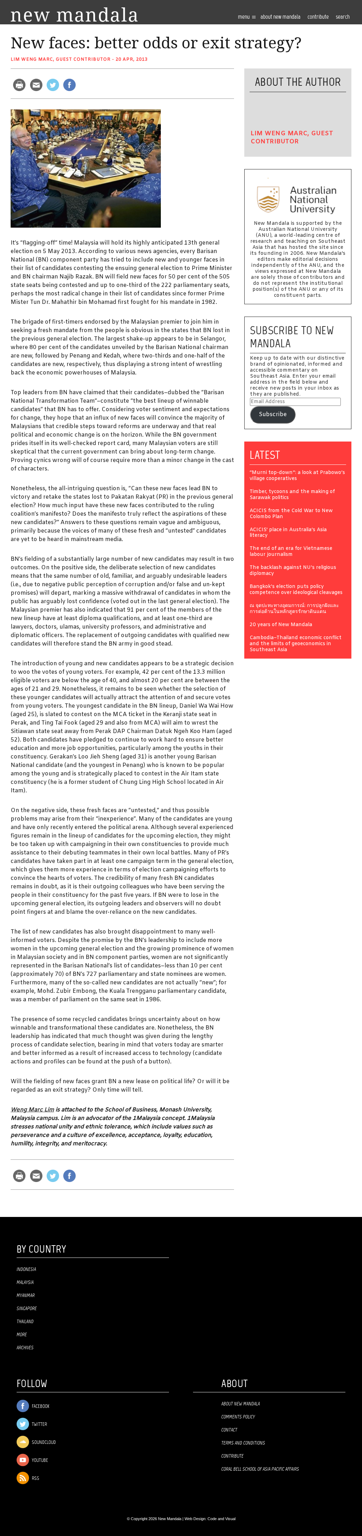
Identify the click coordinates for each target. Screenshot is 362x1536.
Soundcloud (43, 1442)
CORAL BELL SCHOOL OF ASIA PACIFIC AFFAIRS (260, 1469)
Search (343, 17)
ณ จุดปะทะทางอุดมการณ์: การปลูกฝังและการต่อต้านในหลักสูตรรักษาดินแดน (294, 609)
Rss (35, 1478)
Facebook (40, 1406)
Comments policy (238, 1417)
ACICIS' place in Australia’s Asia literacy (288, 533)
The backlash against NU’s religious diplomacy (293, 571)
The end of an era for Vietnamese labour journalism (291, 552)
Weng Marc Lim (32, 1110)
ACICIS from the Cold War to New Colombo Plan (291, 514)
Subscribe (273, 414)
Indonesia (26, 1269)
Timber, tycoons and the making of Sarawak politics (292, 495)
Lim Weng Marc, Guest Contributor (61, 59)
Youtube (39, 1460)
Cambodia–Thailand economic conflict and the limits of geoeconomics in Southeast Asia (295, 644)
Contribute (232, 1456)
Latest (265, 455)
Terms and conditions (243, 1443)
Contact (229, 1430)
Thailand (25, 1322)
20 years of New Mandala (281, 625)
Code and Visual (221, 1519)
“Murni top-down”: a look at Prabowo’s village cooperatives (297, 476)
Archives (25, 1348)
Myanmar (26, 1295)
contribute (318, 17)
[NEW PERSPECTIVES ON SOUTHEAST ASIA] (74, 14)
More (22, 1335)
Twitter (39, 1424)
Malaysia (25, 1282)
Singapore (27, 1309)
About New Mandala (280, 17)
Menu (244, 17)
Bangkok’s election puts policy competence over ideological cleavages (296, 590)
